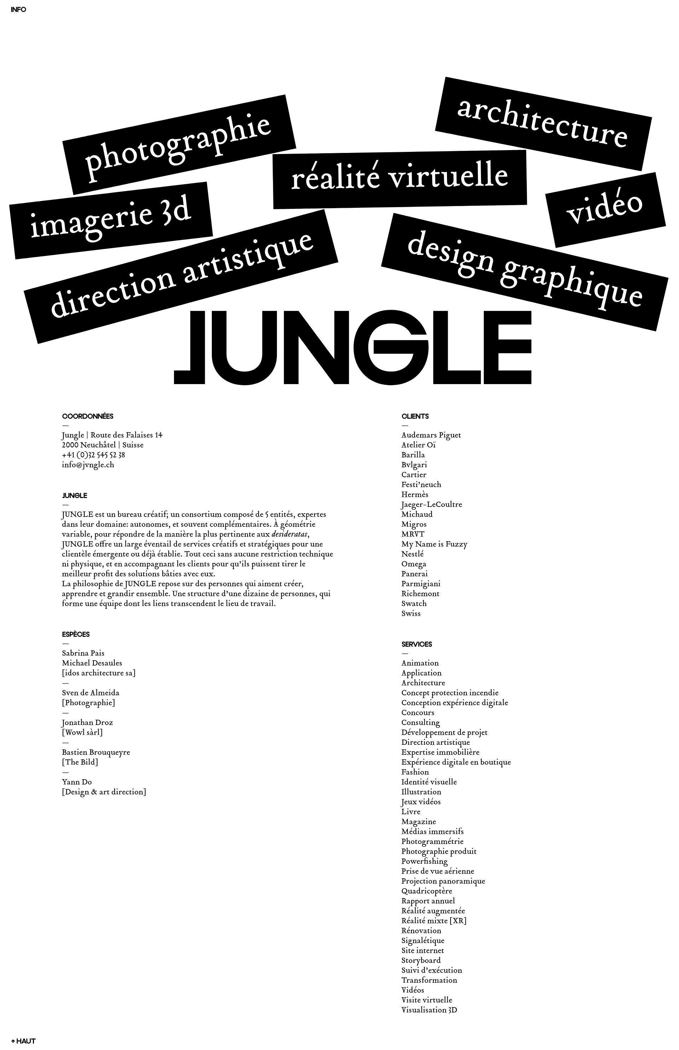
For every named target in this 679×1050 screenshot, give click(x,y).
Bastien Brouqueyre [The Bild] (96, 758)
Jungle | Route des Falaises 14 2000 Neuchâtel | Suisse (112, 441)
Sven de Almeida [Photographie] (91, 698)
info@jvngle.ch (88, 465)
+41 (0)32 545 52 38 (93, 456)
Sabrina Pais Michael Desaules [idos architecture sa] (99, 664)
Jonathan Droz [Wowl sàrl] (87, 728)
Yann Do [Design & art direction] (104, 788)
